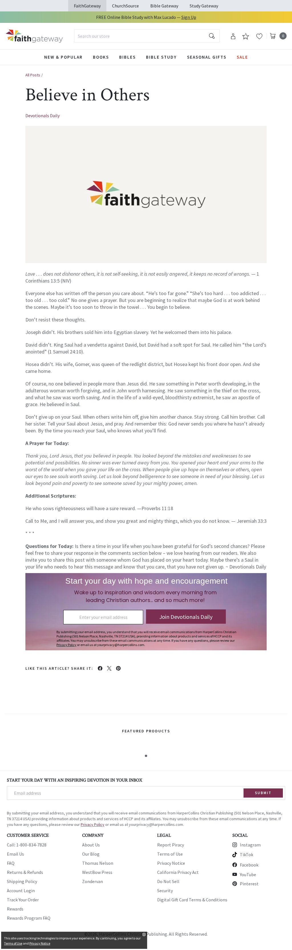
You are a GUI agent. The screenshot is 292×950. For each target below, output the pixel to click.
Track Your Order (23, 900)
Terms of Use (170, 854)
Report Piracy (170, 845)
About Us (91, 845)
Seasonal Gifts (206, 57)
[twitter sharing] (109, 668)
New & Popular (63, 57)
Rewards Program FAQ (28, 918)
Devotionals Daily (42, 115)
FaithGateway (87, 6)
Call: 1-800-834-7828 (26, 845)
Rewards (15, 909)
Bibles (127, 57)
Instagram (250, 845)
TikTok (246, 854)
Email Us (15, 854)
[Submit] (212, 36)
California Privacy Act (178, 872)
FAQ (11, 863)
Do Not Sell (168, 881)
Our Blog (91, 854)
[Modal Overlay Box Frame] (146, 611)
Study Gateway (204, 6)
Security (165, 890)
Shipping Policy (22, 881)
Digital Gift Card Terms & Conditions (192, 900)
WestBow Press (97, 872)
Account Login (21, 890)
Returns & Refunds (25, 872)
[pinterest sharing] (118, 668)
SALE (242, 57)
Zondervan (92, 881)
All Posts (32, 74)
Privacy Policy (92, 824)
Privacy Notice (171, 863)
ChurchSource (125, 6)
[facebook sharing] (100, 668)
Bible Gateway (164, 6)
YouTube (248, 874)
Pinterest (249, 884)
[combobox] (147, 36)
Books (101, 57)
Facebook (249, 865)
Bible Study (161, 57)
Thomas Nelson (97, 863)
